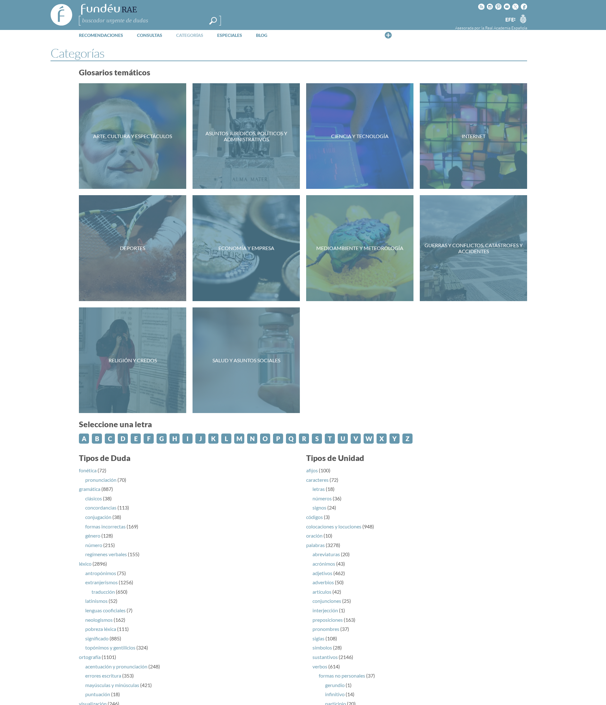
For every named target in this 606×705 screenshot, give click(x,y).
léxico (85, 564)
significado (97, 638)
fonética (88, 470)
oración (314, 536)
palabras (315, 545)
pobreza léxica (100, 629)
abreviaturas (326, 554)
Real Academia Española (506, 27)
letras (318, 489)
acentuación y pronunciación (116, 666)
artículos (321, 592)
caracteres (317, 480)
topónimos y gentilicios (110, 647)
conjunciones (326, 601)
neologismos (99, 620)
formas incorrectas (105, 526)
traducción (103, 592)
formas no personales (342, 676)
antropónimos (100, 573)
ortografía (90, 657)
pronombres (325, 629)
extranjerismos (101, 582)
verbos (319, 666)
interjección (325, 610)
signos (319, 507)
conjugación (98, 517)
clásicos (93, 498)
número (93, 545)
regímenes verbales (106, 554)
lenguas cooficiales (105, 610)
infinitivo (335, 694)
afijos (312, 470)
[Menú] (388, 35)
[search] (213, 21)
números (322, 498)
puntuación (97, 694)
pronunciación (100, 480)
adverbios (323, 582)
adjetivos (322, 573)
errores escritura (103, 676)
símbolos (322, 647)
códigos (314, 517)
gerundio (335, 685)
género (92, 536)
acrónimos (323, 564)
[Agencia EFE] (510, 20)
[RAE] (523, 18)
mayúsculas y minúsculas (112, 685)
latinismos (96, 601)
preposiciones (327, 620)
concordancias (100, 507)
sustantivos (325, 657)
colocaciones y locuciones (333, 526)
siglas (318, 638)
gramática (89, 489)
